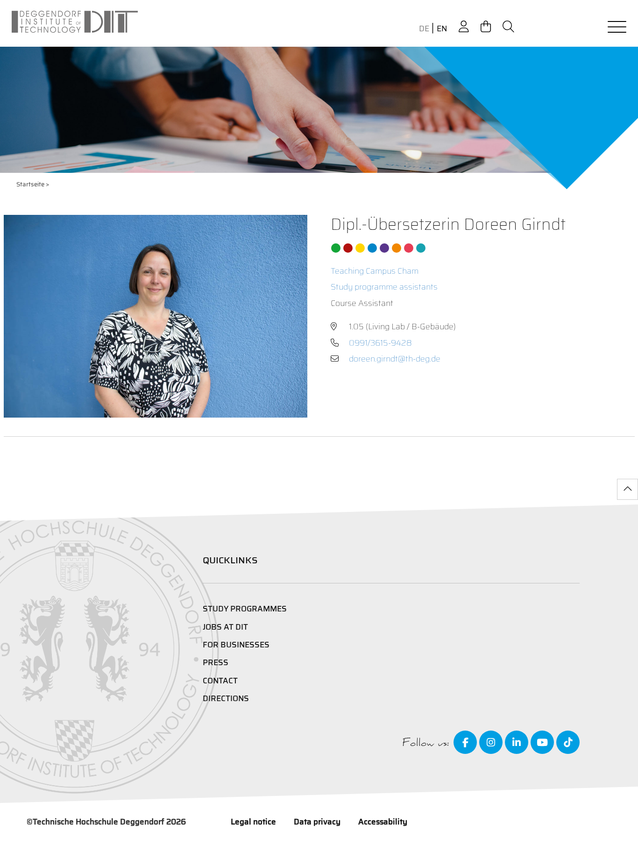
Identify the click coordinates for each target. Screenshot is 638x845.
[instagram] (491, 742)
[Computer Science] (408, 248)
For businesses (236, 644)
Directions (226, 698)
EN (442, 29)
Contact (220, 680)
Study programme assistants (384, 286)
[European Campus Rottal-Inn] (420, 248)
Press (215, 662)
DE (424, 29)
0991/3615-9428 (380, 342)
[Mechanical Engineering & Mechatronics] (372, 248)
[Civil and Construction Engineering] (335, 248)
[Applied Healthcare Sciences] (396, 248)
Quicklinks (230, 560)
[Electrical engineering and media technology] (360, 248)
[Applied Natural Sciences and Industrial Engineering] (384, 248)
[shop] (486, 27)
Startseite (30, 184)
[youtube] (542, 742)
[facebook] (465, 742)
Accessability (382, 821)
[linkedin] (516, 742)
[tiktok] (568, 742)
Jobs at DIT (225, 626)
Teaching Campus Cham (374, 270)
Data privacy (317, 821)
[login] (464, 27)
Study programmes (245, 608)
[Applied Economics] (348, 248)
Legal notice (253, 821)
